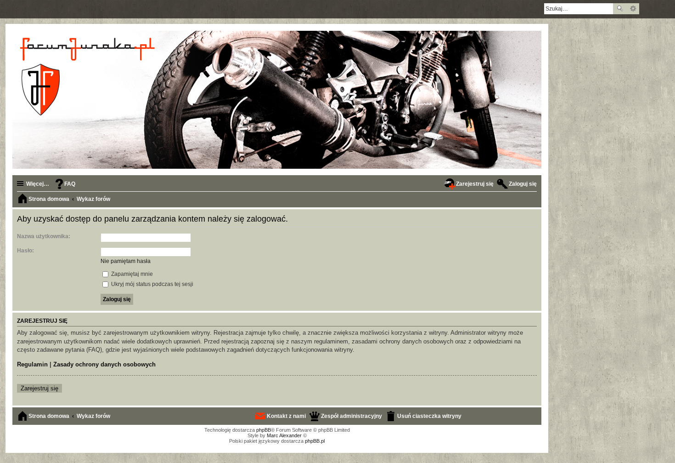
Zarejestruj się (39, 388)
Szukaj (620, 8)
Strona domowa (48, 416)
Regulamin (32, 364)
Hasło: (25, 250)
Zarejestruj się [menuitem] (475, 184)
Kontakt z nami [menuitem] (286, 416)
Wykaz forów (93, 416)
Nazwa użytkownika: (43, 236)
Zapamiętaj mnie (131, 274)
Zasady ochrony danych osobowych (104, 364)
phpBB (263, 430)
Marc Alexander (284, 435)
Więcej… (37, 184)
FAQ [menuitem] (69, 184)
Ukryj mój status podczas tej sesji (151, 284)
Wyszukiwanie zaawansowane (633, 8)
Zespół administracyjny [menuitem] (351, 416)
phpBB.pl (315, 441)
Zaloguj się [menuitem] (523, 184)
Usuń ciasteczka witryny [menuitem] (429, 416)
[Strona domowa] (89, 76)
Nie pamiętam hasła (126, 261)
